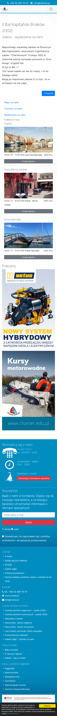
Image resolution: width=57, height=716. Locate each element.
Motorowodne (11, 672)
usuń (16, 529)
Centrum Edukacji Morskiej (17, 689)
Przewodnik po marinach (16, 635)
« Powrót (48, 93)
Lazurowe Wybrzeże (33, 155)
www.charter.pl (12, 595)
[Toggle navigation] (51, 9)
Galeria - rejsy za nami (15, 658)
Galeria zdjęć (11, 569)
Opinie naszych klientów (16, 560)
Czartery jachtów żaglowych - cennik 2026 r (25, 610)
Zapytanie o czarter (14, 618)
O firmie (8, 556)
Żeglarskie (9, 668)
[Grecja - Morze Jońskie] (28, 185)
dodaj (7, 529)
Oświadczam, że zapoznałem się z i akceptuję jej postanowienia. (26, 538)
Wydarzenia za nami (14, 114)
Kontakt (8, 565)
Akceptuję (47, 706)
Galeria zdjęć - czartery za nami (19, 639)
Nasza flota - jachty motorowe (19, 627)
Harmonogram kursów (15, 685)
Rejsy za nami (11, 102)
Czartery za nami (13, 108)
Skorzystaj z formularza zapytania (33, 478)
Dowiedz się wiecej (13, 714)
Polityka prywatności (14, 573)
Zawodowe (10, 681)
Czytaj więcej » (28, 161)
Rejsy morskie (11, 650)
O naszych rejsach (13, 654)
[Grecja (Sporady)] (28, 235)
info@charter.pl (42, 3)
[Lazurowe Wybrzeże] (28, 139)
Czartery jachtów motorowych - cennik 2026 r (26, 614)
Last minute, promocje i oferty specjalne (23, 631)
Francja (8, 123)
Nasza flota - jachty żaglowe (18, 623)
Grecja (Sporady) (12, 219)
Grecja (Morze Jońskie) (15, 169)
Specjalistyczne (12, 676)
